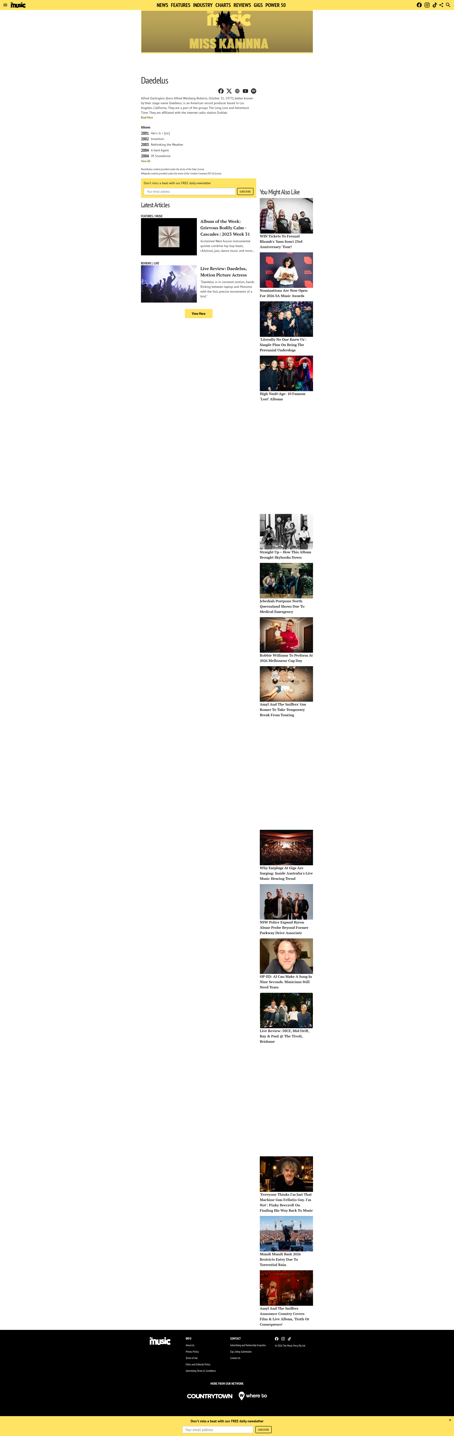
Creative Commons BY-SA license (206, 173)
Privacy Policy (192, 1351)
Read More (147, 117)
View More (199, 313)
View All (145, 161)
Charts (223, 5)
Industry (203, 5)
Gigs (258, 5)
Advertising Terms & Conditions (201, 1370)
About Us (190, 1345)
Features (180, 5)
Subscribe (245, 191)
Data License (198, 169)
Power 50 (275, 5)
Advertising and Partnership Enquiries (248, 1345)
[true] (450, 1420)
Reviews (242, 5)
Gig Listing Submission (241, 1351)
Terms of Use (192, 1357)
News (162, 5)
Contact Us (235, 1357)
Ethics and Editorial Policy (198, 1364)
